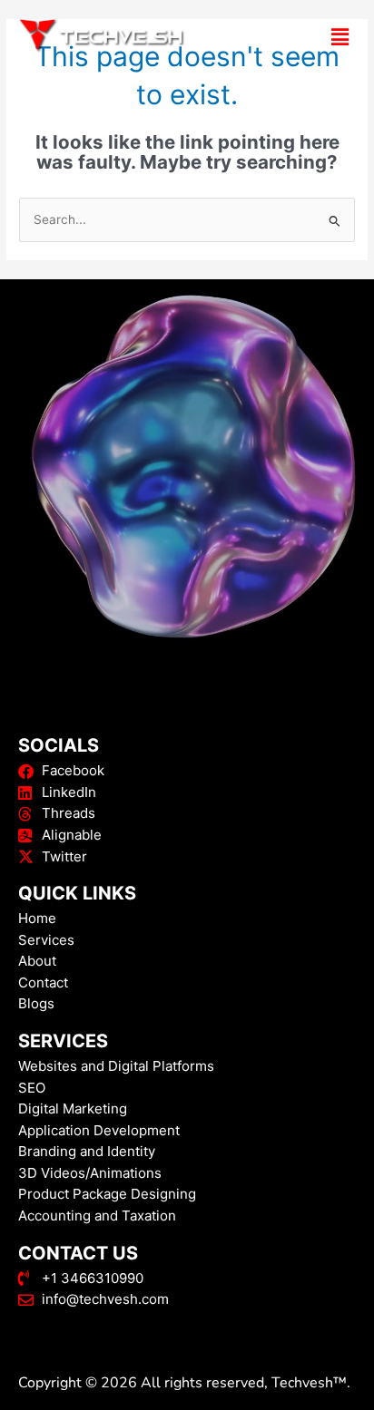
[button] (287, 36)
